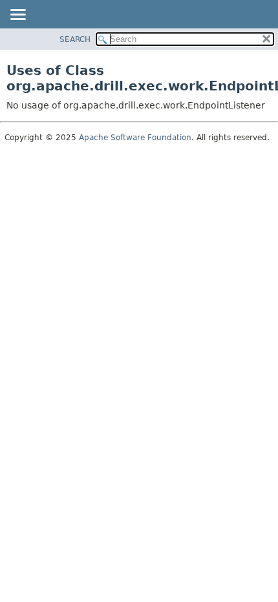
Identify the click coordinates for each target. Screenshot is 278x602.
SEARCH (75, 39)
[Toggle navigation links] (17, 15)
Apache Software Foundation (135, 137)
